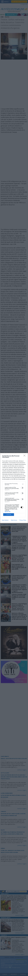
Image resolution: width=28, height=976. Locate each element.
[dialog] (14, 488)
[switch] (22, 488)
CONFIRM (8, 514)
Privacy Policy (22, 520)
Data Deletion (5, 520)
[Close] (24, 456)
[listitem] (14, 484)
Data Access (14, 520)
